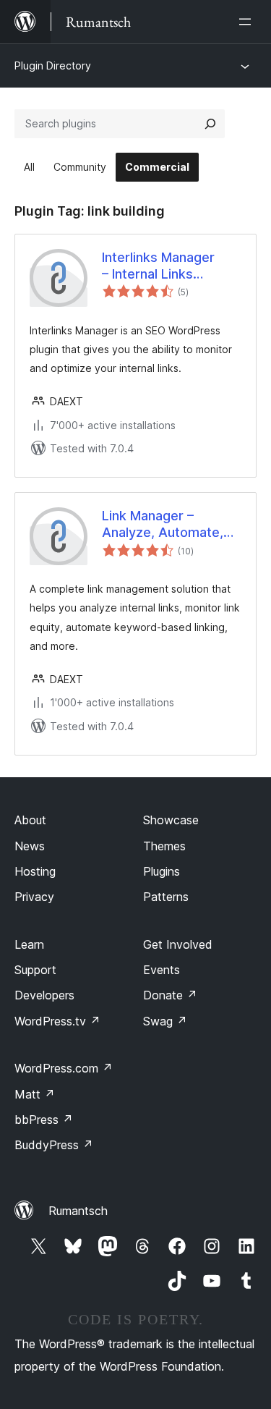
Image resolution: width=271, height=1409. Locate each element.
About (30, 820)
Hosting (35, 871)
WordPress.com (63, 1068)
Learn (29, 944)
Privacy (34, 896)
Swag (165, 1021)
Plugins (161, 871)
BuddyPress (53, 1145)
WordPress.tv (57, 1021)
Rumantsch (78, 1210)
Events (161, 969)
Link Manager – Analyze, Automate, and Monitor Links (162, 524)
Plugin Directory (52, 65)
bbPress (43, 1119)
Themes (164, 846)
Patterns (166, 896)
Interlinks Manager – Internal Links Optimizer (158, 266)
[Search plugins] (210, 123)
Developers (44, 995)
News (29, 846)
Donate (170, 995)
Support (35, 969)
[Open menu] (248, 21)
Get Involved (177, 944)
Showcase (171, 820)
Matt (34, 1094)
